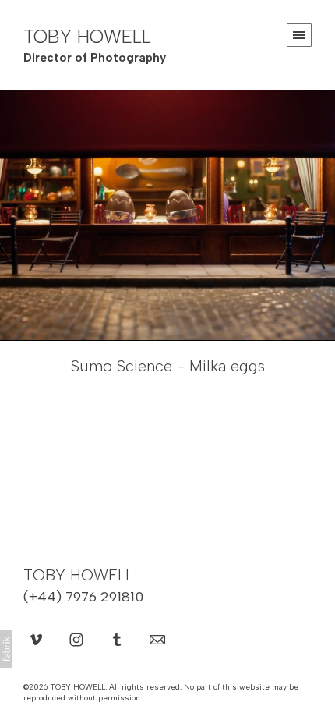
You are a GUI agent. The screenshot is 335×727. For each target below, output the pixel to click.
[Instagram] (76, 639)
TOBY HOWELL (78, 575)
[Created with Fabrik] (6, 649)
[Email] (157, 639)
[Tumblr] (116, 639)
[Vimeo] (35, 639)
